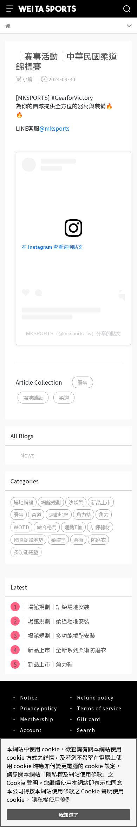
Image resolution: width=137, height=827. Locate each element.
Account (31, 729)
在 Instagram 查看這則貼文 (52, 247)
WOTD (21, 527)
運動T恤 (73, 527)
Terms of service (99, 708)
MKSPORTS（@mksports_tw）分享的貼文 (73, 333)
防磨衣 (98, 539)
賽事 (82, 382)
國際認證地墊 (28, 539)
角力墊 (83, 514)
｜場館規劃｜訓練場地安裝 (52, 606)
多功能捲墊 (26, 552)
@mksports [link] (54, 128)
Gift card (88, 719)
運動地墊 (58, 514)
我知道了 (68, 814)
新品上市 (101, 502)
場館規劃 (51, 502)
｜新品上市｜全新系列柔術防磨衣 (60, 650)
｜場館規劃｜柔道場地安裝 (52, 621)
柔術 (78, 539)
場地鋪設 (33, 397)
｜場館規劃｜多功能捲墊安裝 (55, 635)
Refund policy (95, 697)
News (27, 455)
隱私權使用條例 (51, 799)
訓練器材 (100, 527)
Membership (36, 719)
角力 (104, 514)
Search (86, 729)
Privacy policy (38, 708)
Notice (29, 697)
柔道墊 (58, 539)
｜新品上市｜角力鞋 (43, 664)
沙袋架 (75, 502)
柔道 (64, 397)
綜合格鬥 (47, 527)
